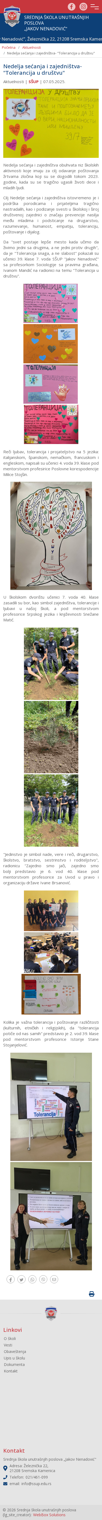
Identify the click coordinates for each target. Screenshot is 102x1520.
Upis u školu (14, 1358)
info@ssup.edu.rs (36, 1483)
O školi (10, 1338)
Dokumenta (14, 1364)
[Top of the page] (92, 1506)
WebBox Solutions (49, 1514)
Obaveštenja (15, 1351)
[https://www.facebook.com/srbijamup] (71, 6)
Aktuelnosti (31, 47)
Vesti (8, 1345)
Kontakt (11, 1371)
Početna (9, 47)
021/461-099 (37, 1477)
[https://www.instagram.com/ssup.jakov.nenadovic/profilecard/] (83, 6)
